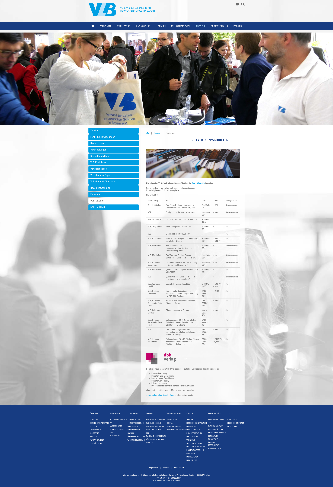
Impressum (153, 468)
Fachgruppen (95, 430)
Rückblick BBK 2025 (153, 423)
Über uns (105, 26)
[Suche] (242, 4)
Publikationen (97, 201)
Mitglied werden (174, 427)
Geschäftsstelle (198, 183)
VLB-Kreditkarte (98, 162)
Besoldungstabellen (100, 188)
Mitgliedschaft (180, 26)
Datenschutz (179, 468)
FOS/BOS (130, 433)
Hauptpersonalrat (216, 426)
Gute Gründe (172, 420)
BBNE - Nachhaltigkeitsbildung (156, 435)
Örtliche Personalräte (214, 444)
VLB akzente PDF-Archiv (102, 182)
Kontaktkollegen (97, 440)
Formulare (95, 194)
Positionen (123, 26)
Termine (94, 131)
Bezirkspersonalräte (217, 433)
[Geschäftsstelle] (236, 4)
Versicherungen (98, 150)
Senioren (94, 437)
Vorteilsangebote (99, 169)
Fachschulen (132, 427)
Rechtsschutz (97, 143)
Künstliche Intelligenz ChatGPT (155, 441)
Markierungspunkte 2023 (118, 421)
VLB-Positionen (116, 426)
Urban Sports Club (99, 156)
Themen (161, 26)
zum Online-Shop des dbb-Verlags (162, 395)
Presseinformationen (235, 423)
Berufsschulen (133, 420)
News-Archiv (231, 420)
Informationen (214, 449)
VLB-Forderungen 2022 (117, 431)
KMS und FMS (97, 207)
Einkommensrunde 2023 (155, 427)
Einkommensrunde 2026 (155, 420)
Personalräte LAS (215, 429)
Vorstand (94, 420)
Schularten (143, 26)
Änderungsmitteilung (176, 430)
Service (200, 26)
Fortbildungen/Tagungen (102, 137)
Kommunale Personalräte (214, 437)
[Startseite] (147, 133)
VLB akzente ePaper (100, 175)
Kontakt (166, 468)
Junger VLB (94, 433)
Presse (237, 26)
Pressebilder (231, 427)
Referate (93, 427)
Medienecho (115, 436)
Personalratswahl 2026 (216, 421)
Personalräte (219, 26)
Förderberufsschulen (136, 437)
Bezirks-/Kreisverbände (99, 423)
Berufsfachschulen (135, 423)
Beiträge (170, 423)
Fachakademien (133, 430)
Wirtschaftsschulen (136, 440)
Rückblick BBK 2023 (153, 430)
